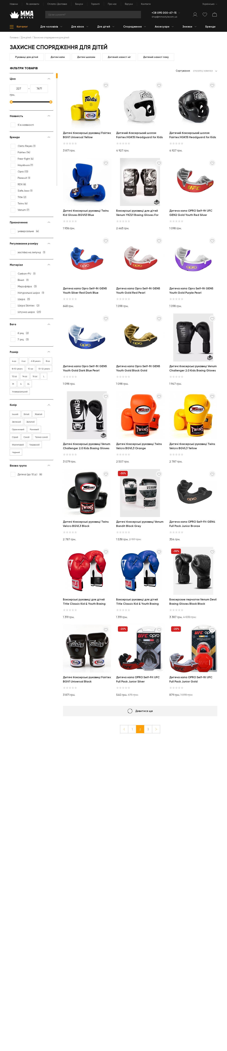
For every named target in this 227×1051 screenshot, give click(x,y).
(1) (26, 146)
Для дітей (26, 37)
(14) (24, 152)
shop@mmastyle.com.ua (164, 16)
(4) (26, 158)
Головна (14, 37)
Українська (208, 4)
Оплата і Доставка (57, 4)
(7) (25, 165)
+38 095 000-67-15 (164, 12)
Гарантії (95, 4)
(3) (27, 286)
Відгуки (129, 4)
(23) (29, 312)
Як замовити (32, 4)
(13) (23, 171)
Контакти (146, 4)
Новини (14, 4)
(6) (22, 184)
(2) (22, 197)
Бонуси (79, 4)
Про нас (112, 4)
